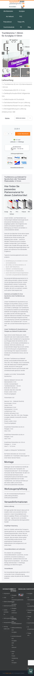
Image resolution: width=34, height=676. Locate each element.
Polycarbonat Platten (29, 611)
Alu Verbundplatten (29, 598)
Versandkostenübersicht (17, 167)
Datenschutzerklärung (5, 605)
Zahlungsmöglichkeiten (17, 153)
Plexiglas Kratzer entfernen (13, 610)
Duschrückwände (29, 622)
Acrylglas (29, 593)
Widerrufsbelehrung (5, 601)
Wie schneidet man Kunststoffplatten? (13, 620)
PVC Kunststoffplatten (29, 605)
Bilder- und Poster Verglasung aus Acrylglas (13, 657)
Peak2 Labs (8, 673)
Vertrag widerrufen (5, 627)
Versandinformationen (5, 622)
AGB (5, 597)
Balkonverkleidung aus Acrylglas (13, 630)
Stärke (7, 118)
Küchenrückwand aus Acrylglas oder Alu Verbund (13, 642)
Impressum (5, 593)
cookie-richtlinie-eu (5, 612)
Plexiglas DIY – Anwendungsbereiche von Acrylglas (13, 600)
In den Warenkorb (23, 134)
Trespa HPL (29, 617)
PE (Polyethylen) (29, 628)
